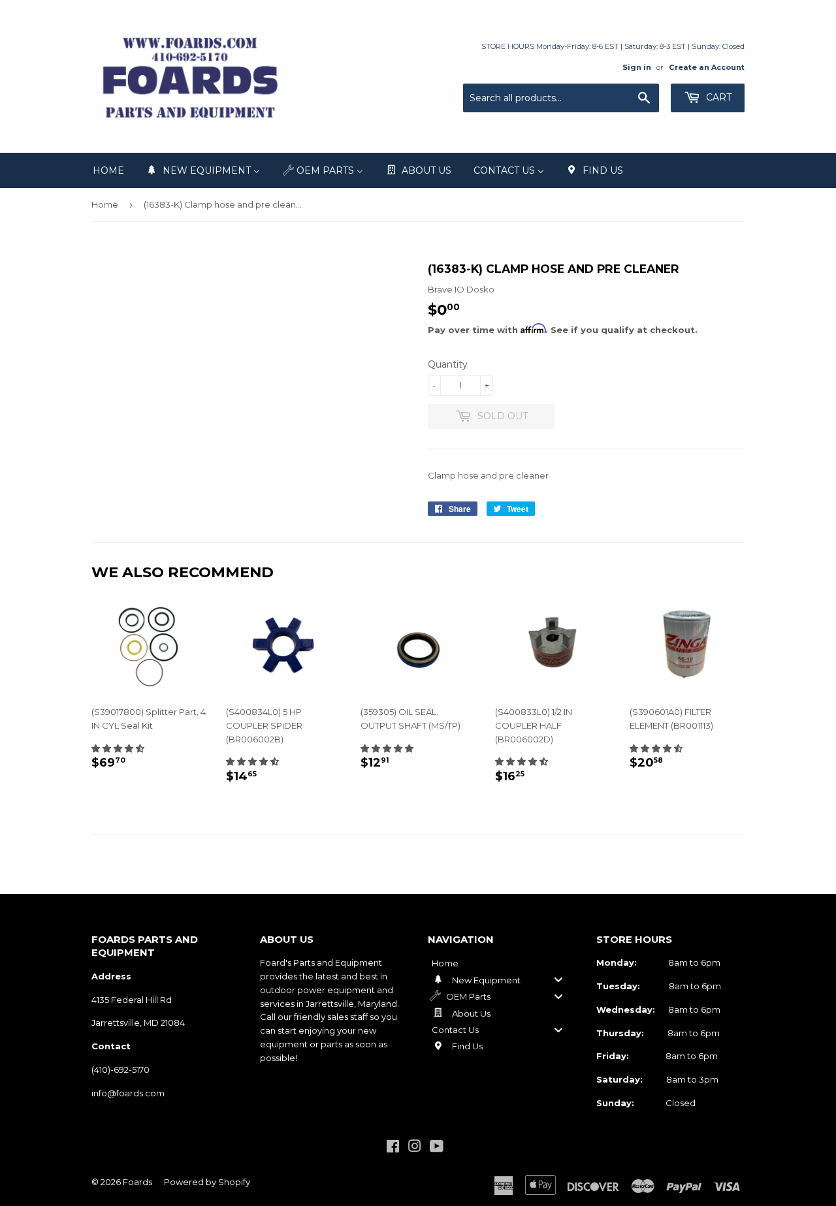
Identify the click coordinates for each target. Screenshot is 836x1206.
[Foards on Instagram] (414, 1148)
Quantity (448, 364)
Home (104, 204)
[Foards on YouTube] (436, 1148)
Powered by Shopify (207, 1182)
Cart (717, 97)
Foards (137, 1182)
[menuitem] (108, 170)
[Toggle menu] (558, 980)
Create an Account (707, 67)
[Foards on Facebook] (393, 1148)
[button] (117, 748)
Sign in (636, 67)
